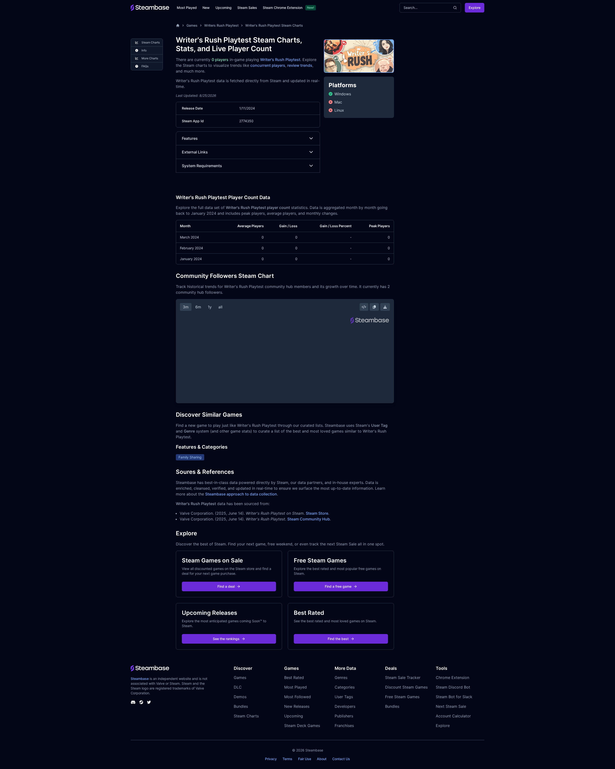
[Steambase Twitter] (149, 702)
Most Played (187, 8)
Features (190, 138)
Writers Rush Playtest (221, 25)
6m (198, 307)
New (206, 8)
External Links (195, 152)
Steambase (140, 679)
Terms (287, 759)
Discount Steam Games (406, 687)
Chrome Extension (452, 677)
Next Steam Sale (451, 706)
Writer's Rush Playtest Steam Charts (274, 25)
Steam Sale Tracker (402, 677)
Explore (474, 8)
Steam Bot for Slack (454, 696)
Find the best (338, 639)
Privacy (271, 759)
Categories (345, 687)
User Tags (344, 696)
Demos (240, 696)
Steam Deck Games (302, 725)
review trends (299, 65)
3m (186, 307)
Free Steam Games (402, 696)
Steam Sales (247, 8)
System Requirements (202, 165)
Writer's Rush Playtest (280, 59)
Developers (345, 706)
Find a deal (226, 586)
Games (191, 25)
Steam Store (317, 513)
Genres (341, 677)
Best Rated (294, 677)
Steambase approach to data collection (241, 494)
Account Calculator (453, 716)
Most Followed (297, 696)
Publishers (344, 716)
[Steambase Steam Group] (141, 702)
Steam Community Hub (308, 519)
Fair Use (304, 759)
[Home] (178, 25)
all (220, 307)
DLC (238, 687)
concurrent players (267, 65)
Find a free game (338, 586)
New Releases (296, 706)
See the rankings (226, 639)
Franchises (344, 725)
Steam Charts (246, 716)
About (321, 759)
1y (210, 307)
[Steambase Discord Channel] (133, 702)
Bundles (241, 706)
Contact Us (341, 759)
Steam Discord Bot (453, 687)
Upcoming (223, 8)
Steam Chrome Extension (282, 8)
